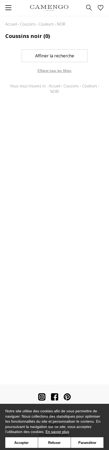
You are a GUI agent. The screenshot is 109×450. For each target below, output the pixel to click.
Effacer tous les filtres (54, 71)
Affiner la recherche (54, 56)
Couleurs (46, 24)
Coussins (27, 24)
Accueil (11, 24)
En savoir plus (57, 432)
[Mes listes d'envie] (100, 8)
